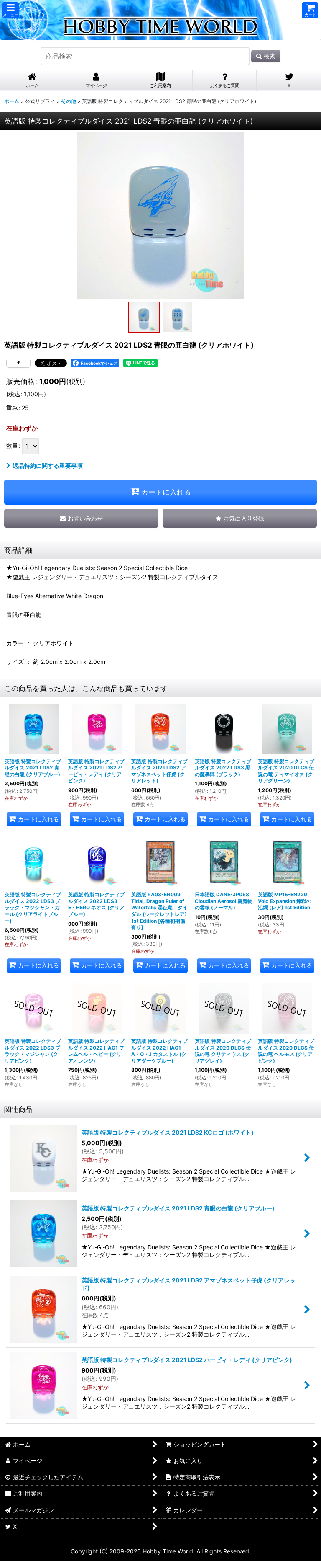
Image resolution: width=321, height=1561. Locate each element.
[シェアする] (18, 363)
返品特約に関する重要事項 (48, 465)
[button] (10, 10)
